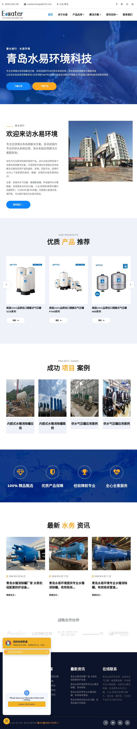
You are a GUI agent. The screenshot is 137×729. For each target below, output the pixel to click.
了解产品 (44, 86)
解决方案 (94, 14)
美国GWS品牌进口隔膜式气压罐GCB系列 (23, 309)
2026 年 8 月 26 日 (17, 576)
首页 (50, 14)
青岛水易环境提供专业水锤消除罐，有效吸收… (84, 686)
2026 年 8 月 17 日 (60, 576)
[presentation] (6, 284)
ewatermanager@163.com (39, 4)
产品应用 (78, 14)
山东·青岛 (63, 4)
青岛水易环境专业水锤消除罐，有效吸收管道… (83, 693)
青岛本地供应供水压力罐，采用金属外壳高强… (84, 701)
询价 (15, 320)
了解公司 (18, 86)
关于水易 (63, 14)
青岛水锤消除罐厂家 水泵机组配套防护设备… (84, 678)
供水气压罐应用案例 (84, 423)
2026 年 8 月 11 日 (103, 576)
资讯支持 (111, 14)
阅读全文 (10, 595)
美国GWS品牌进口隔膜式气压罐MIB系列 (109, 309)
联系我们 (127, 14)
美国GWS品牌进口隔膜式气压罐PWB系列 (66, 309)
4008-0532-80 (12, 4)
